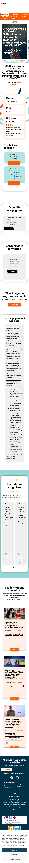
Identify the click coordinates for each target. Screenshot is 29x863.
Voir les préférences (14, 859)
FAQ (14, 793)
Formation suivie (7, 552)
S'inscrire (14, 163)
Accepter (14, 850)
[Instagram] (17, 778)
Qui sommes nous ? (14, 799)
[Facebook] (12, 778)
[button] (26, 832)
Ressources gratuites (14, 796)
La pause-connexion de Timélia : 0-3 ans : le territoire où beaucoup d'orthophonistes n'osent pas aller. (14, 16)
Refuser (14, 854)
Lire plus (12, 271)
